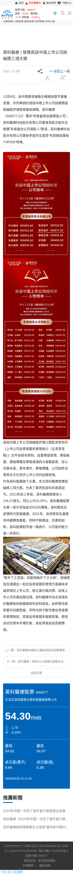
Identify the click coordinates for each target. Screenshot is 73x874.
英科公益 (50, 21)
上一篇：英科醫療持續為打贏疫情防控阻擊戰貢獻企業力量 (36, 651)
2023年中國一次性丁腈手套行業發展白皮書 (34, 811)
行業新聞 (18, 21)
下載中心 (67, 3)
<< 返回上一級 (59, 71)
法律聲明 (28, 865)
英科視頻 (39, 21)
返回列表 (36, 672)
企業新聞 (8, 21)
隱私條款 (45, 865)
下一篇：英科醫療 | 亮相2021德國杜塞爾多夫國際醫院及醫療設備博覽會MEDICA (36, 663)
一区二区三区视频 (11, 872)
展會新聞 (29, 21)
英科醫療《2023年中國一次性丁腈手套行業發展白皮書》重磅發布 (36, 819)
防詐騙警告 (35, 3)
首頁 (21, 3)
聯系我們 (51, 3)
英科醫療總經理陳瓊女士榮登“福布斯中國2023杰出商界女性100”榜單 (36, 828)
